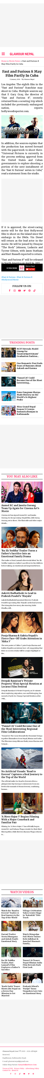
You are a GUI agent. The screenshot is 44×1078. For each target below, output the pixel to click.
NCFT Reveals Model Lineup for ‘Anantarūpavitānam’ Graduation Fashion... (28, 353)
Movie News (14, 61)
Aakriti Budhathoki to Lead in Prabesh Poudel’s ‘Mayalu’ (18, 594)
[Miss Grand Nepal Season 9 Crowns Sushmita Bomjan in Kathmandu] (8, 410)
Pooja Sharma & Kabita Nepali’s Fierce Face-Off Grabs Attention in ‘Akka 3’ (21, 638)
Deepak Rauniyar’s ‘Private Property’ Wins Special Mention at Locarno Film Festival (21, 683)
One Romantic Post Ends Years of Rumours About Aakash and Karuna (29, 365)
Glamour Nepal (29, 79)
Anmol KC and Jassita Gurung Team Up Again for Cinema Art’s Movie (20, 508)
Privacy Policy (19, 1068)
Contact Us (6, 1070)
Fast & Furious (9, 277)
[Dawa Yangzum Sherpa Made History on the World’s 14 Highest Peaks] (8, 396)
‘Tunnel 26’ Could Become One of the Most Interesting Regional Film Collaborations (20, 729)
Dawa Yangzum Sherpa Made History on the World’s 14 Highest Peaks (28, 396)
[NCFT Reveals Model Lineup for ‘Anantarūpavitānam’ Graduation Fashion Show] (8, 353)
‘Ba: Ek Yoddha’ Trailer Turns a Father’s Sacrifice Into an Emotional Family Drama (19, 553)
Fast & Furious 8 (25, 277)
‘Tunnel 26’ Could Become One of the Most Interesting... (29, 380)
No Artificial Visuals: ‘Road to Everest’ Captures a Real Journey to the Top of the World (21, 774)
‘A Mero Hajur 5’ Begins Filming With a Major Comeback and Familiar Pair (20, 819)
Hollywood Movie (10, 280)
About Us (15, 1070)
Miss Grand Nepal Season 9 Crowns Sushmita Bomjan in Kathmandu (27, 410)
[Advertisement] (22, 25)
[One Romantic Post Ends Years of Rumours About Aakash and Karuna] (8, 367)
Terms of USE (7, 1068)
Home (4, 61)
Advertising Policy (32, 1068)
